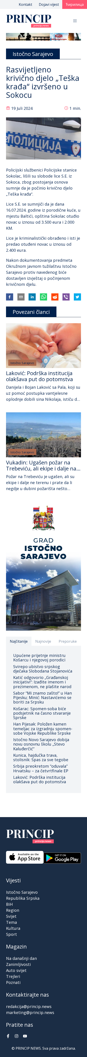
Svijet (11, 916)
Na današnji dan (21, 958)
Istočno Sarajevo (22, 363)
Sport (11, 934)
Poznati (13, 982)
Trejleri (13, 976)
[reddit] (54, 297)
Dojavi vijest (49, 4)
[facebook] (9, 297)
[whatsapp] (43, 297)
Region (12, 910)
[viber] (66, 297)
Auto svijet (16, 970)
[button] (75, 21)
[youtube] (25, 1036)
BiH (9, 904)
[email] (21, 297)
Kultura (13, 928)
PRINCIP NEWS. (28, 1048)
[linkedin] (32, 297)
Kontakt (25, 4)
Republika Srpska (22, 898)
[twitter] (77, 297)
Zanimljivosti (18, 964)
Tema (11, 922)
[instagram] (16, 1036)
